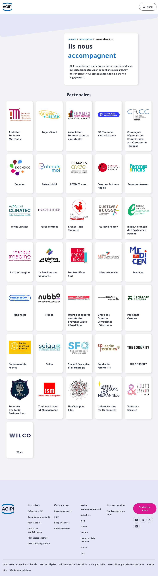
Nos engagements (63, 511)
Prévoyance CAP (35, 511)
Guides (84, 526)
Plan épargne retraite (38, 537)
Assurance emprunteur (39, 543)
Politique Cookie (97, 564)
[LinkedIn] (143, 520)
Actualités (86, 515)
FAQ (82, 553)
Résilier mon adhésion (20, 570)
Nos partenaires (62, 522)
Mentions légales (48, 564)
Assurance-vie (35, 522)
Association (85, 39)
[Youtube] (136, 520)
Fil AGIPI (84, 532)
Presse (84, 547)
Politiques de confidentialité (73, 564)
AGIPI (56, 517)
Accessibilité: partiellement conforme (126, 564)
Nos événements (62, 528)
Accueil (72, 39)
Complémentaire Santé (39, 517)
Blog (83, 520)
